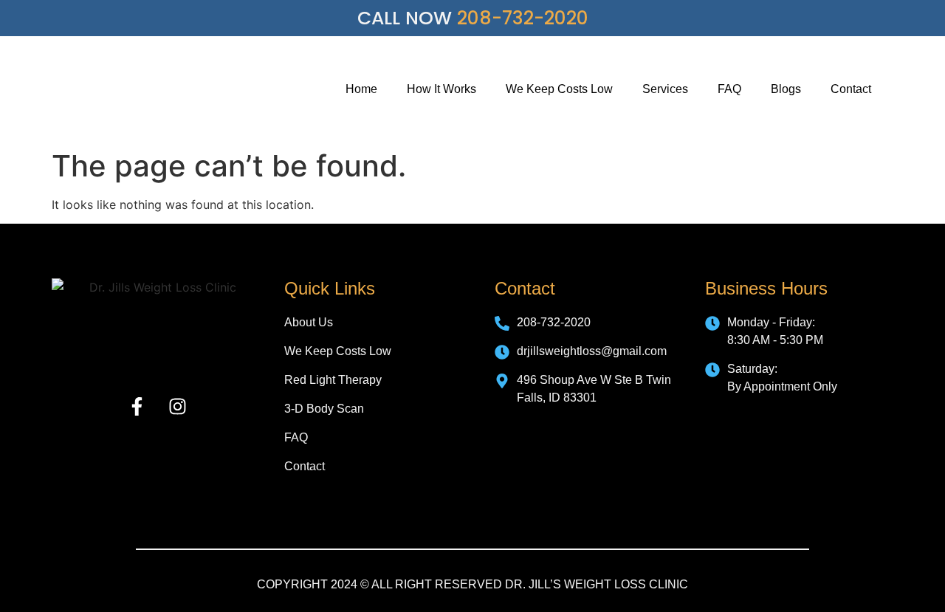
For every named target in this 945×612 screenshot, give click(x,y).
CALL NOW (472, 18)
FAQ (729, 89)
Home (361, 89)
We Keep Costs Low (559, 89)
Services (665, 89)
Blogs (786, 89)
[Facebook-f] (136, 406)
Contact (851, 89)
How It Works (441, 89)
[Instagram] (177, 406)
